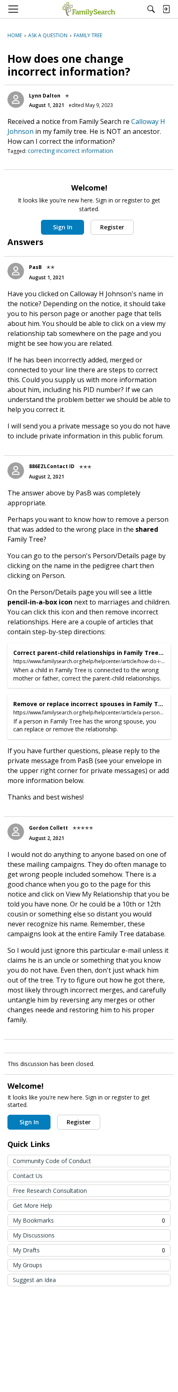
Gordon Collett (48, 827)
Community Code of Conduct (52, 1161)
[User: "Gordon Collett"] (15, 831)
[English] (89, 9)
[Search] (151, 9)
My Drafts (89, 1250)
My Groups (27, 1265)
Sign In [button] (62, 227)
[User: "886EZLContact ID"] (15, 470)
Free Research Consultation (50, 1191)
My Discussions (34, 1235)
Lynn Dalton (44, 95)
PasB (35, 267)
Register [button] (112, 227)
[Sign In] (166, 9)
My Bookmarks (89, 1220)
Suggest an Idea (34, 1280)
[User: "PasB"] (15, 271)
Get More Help (32, 1205)
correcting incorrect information (70, 151)
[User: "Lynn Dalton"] (15, 99)
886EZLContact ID (52, 466)
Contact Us (28, 1176)
